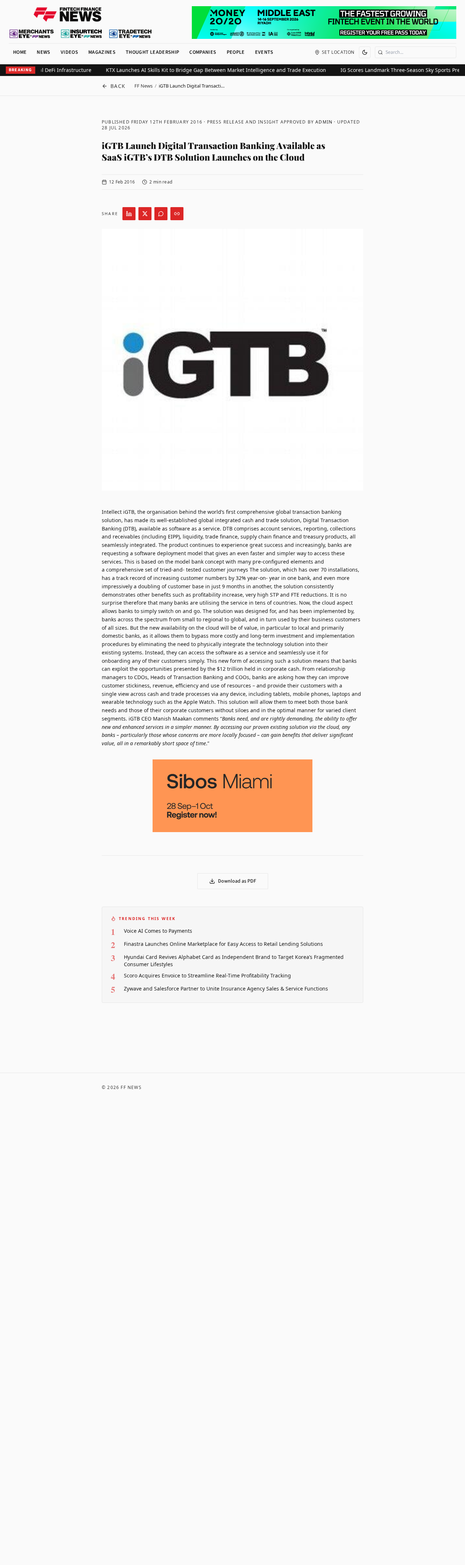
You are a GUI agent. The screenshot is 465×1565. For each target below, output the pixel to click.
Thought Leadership (152, 52)
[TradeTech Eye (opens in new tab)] (130, 34)
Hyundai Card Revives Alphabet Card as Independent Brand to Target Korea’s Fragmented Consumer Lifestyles (234, 960)
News (43, 52)
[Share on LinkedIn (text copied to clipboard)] (129, 213)
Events (264, 52)
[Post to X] (144, 213)
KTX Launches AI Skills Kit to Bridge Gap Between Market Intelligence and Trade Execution (202, 69)
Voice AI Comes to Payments (158, 930)
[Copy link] (176, 213)
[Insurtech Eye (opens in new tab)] (81, 34)
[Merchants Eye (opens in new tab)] (31, 34)
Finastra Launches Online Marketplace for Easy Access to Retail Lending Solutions (223, 943)
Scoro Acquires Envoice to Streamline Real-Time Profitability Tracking (207, 975)
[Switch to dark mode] (365, 52)
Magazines (102, 52)
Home (20, 52)
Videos (69, 52)
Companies (202, 52)
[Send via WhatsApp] (160, 213)
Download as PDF (237, 881)
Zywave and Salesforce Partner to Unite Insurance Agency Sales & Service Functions (226, 988)
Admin (323, 122)
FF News (143, 85)
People (236, 52)
